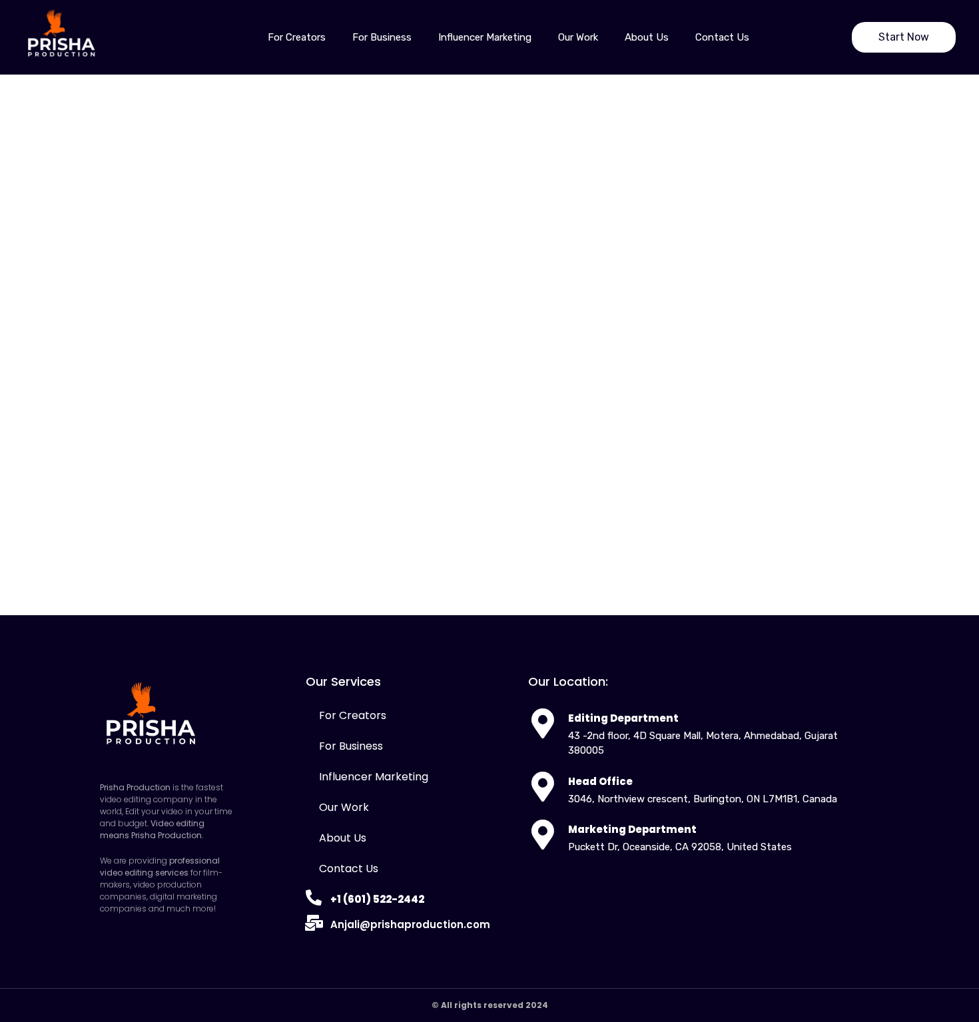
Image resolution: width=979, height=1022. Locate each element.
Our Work (578, 37)
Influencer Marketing (484, 37)
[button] (904, 37)
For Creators (297, 37)
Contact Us (722, 37)
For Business (382, 37)
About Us (647, 37)
